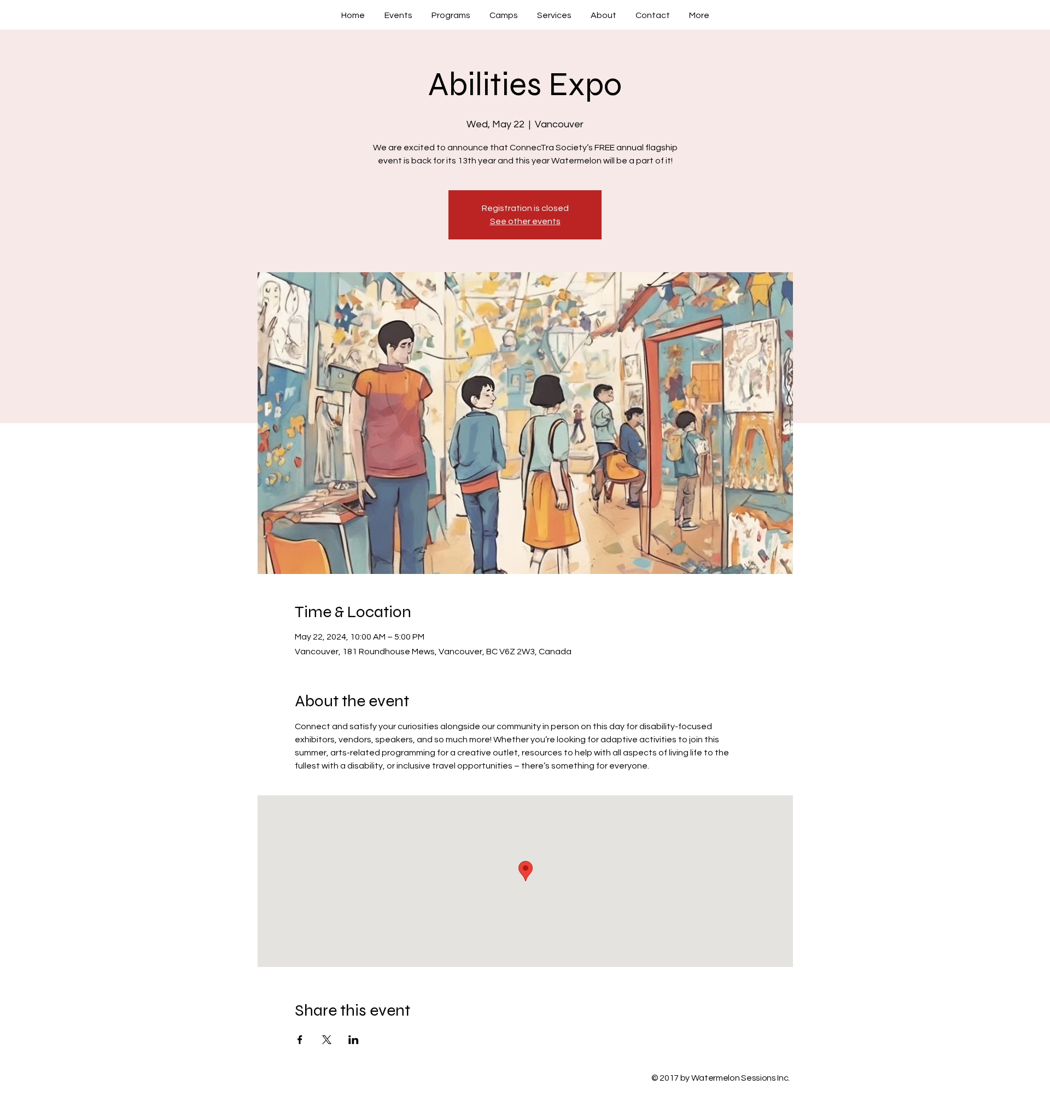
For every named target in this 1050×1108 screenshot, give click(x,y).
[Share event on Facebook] (300, 1039)
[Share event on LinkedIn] (353, 1039)
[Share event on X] (327, 1039)
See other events (525, 221)
